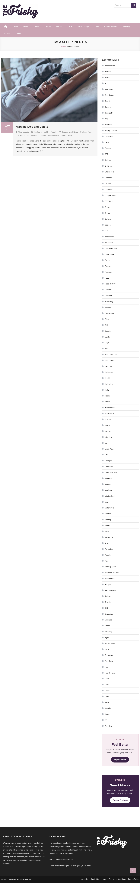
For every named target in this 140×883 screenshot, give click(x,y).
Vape (107, 702)
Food (107, 278)
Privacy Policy (133, 879)
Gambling (109, 301)
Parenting (126, 27)
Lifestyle (108, 461)
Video (107, 714)
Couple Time (110, 195)
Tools (107, 679)
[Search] (133, 5)
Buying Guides (111, 130)
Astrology (109, 89)
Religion (108, 596)
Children (108, 166)
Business (108, 125)
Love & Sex (109, 466)
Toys (107, 685)
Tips (106, 667)
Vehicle (108, 708)
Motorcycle (109, 508)
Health (36, 27)
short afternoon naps (49, 135)
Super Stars (110, 643)
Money (107, 502)
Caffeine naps (86, 132)
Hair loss (108, 366)
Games (108, 307)
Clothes (108, 183)
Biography (109, 113)
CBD (107, 154)
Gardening (109, 313)
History (108, 390)
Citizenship (109, 172)
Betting (108, 107)
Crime (107, 207)
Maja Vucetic (23, 132)
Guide (107, 337)
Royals (7, 33)
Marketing (109, 484)
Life (106, 455)
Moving (108, 519)
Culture (108, 219)
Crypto (107, 213)
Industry (108, 425)
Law (106, 443)
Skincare (108, 620)
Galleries (108, 295)
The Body (109, 661)
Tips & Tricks (110, 673)
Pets (106, 561)
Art (106, 83)
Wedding (108, 726)
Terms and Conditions (117, 879)
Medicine (108, 490)
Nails (107, 531)
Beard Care (110, 95)
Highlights (109, 384)
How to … (109, 419)
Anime (107, 77)
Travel (18, 33)
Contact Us (95, 879)
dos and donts (22, 135)
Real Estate (110, 578)
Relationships (83, 27)
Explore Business (120, 800)
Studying (108, 631)
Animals (108, 71)
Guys (107, 343)
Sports (107, 626)
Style (97, 27)
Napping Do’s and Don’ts (32, 126)
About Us (84, 879)
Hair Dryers (109, 360)
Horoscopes (110, 407)
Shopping (109, 614)
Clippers (108, 178)
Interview (108, 437)
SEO (107, 608)
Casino (108, 148)
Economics (109, 237)
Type (107, 696)
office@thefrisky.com (64, 859)
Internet (108, 431)
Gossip (108, 331)
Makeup (108, 478)
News (25, 27)
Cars (107, 142)
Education (109, 242)
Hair (106, 349)
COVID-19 (109, 201)
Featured (109, 272)
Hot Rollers (109, 413)
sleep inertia (66, 135)
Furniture (109, 290)
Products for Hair (112, 573)
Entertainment (110, 27)
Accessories (110, 66)
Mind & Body (110, 496)
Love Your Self (111, 472)
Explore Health (120, 760)
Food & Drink (110, 284)
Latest (104, 879)
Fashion (108, 266)
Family (107, 260)
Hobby (107, 396)
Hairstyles (109, 372)
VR (106, 720)
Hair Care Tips (111, 354)
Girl (106, 325)
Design (108, 225)
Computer (109, 189)
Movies (59, 27)
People (54, 132)
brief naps (73, 132)
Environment (110, 254)
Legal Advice (110, 449)
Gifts (107, 319)
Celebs (48, 27)
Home (15, 27)
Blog (106, 119)
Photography (110, 567)
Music (107, 525)
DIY (106, 231)
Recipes (108, 584)
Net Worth (109, 537)
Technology (109, 655)
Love (70, 27)
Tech (107, 649)
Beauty (108, 101)
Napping (34, 135)
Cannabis (109, 136)
